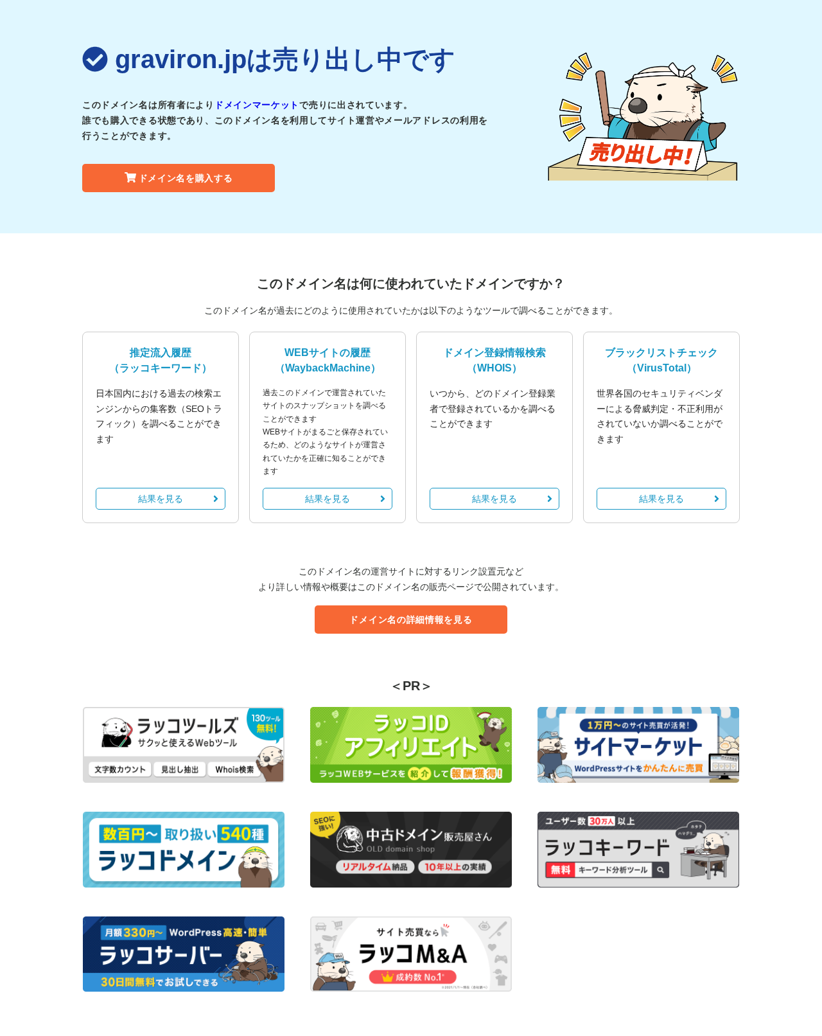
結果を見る (160, 499)
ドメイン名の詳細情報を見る (410, 619)
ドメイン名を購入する (186, 178)
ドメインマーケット (256, 105)
